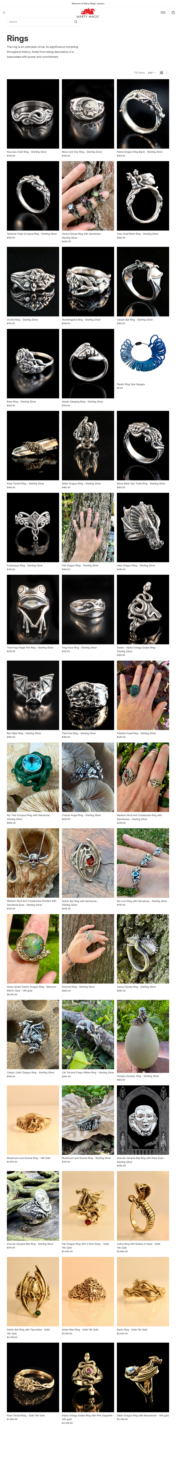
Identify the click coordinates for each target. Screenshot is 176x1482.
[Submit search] (76, 22)
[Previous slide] (12, 114)
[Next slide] (54, 114)
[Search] (162, 12)
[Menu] (4, 12)
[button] (152, 72)
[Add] (164, 376)
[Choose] (54, 143)
